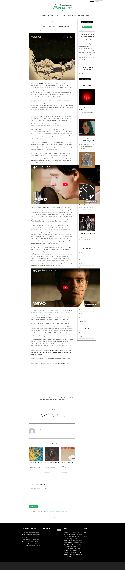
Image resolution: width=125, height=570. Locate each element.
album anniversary (79, 540)
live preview (78, 550)
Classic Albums (72, 15)
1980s (80, 259)
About (87, 15)
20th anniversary (42, 397)
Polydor (74, 554)
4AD (64, 532)
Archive (80, 271)
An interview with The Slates (87, 233)
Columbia (72, 544)
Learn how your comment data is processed (57, 511)
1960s (80, 252)
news (78, 552)
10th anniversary (73, 532)
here (42, 363)
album (72, 540)
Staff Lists (81, 317)
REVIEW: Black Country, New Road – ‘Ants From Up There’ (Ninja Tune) (87, 172)
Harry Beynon (70, 548)
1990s (54, 30)
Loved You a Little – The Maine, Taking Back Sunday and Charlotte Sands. (86, 140)
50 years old (65, 538)
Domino (79, 544)
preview (77, 554)
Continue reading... (32, 470)
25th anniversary (78, 534)
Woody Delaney (79, 556)
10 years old (67, 532)
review (69, 556)
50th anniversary (72, 538)
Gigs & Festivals (82, 290)
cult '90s (75, 544)
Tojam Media (28, 565)
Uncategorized (82, 321)
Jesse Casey (75, 548)
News (64, 15)
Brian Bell (49, 397)
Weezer (63, 399)
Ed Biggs (40, 30)
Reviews (58, 15)
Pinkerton (51, 399)
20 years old (35, 397)
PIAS (68, 554)
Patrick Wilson (45, 399)
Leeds (69, 550)
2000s (80, 267)
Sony (73, 556)
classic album (60, 397)
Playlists (50, 15)
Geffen (70, 397)
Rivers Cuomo (57, 399)
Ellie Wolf (72, 546)
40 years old (71, 536)
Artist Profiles (82, 275)
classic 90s (54, 397)
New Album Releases (84, 302)
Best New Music (82, 279)
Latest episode (82, 294)
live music (73, 550)
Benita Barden (79, 542)
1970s (80, 256)
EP (75, 546)
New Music (74, 552)
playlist (70, 554)
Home (37, 15)
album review (65, 542)
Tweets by (81, 73)
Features (43, 15)
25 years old (73, 534)
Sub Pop (75, 556)
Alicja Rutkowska (72, 542)
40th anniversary (77, 536)
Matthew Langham (67, 552)
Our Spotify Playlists (87, 26)
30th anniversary (66, 536)
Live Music (81, 15)
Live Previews (82, 298)
